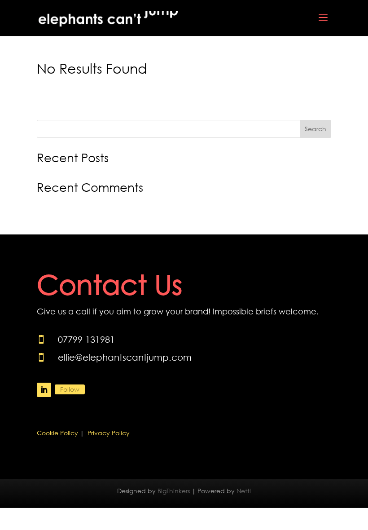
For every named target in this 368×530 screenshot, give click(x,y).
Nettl (244, 490)
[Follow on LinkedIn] (44, 390)
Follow (69, 389)
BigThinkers (174, 490)
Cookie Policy (57, 432)
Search (315, 128)
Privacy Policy (109, 432)
